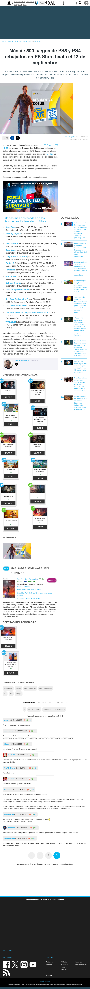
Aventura (26, 586)
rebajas (18, 694)
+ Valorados (42, 702)
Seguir (6, 568)
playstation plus (30, 688)
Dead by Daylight (13, 234)
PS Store (47, 145)
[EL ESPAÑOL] (86, 3)
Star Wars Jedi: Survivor (17, 306)
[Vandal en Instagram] (24, 964)
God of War (11, 276)
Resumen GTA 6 (19, 2)
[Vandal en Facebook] (6, 964)
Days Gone (11, 227)
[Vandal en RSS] (6, 972)
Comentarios (29, 702)
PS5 (56, 145)
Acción (19, 586)
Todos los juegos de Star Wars (28, 598)
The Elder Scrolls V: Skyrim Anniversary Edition (28, 312)
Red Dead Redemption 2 (17, 299)
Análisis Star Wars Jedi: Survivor (29, 589)
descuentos (8, 688)
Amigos (52, 702)
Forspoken (10, 270)
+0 (34, 731)
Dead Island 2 (12, 243)
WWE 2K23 (11, 322)
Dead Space (11, 250)
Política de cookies (81, 965)
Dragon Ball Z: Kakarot (16, 256)
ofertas (18, 688)
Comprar (52, 580)
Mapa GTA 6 (30, 2)
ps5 (11, 694)
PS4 (6, 148)
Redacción (49, 962)
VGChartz (49, 975)
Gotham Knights (13, 283)
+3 (29, 720)
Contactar (49, 965)
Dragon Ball (18, 5)
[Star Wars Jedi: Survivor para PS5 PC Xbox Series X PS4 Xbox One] (9, 588)
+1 (35, 755)
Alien (24, 5)
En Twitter (62, 702)
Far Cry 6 (10, 263)
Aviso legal (78, 962)
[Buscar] (80, 3)
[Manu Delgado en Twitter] (16, 364)
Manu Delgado (69, 137)
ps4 (5, 694)
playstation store (45, 688)
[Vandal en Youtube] (33, 964)
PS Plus (49, 154)
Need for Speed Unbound (17, 289)
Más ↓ (42, 3)
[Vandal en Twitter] (15, 964)
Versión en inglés (45, 981)
